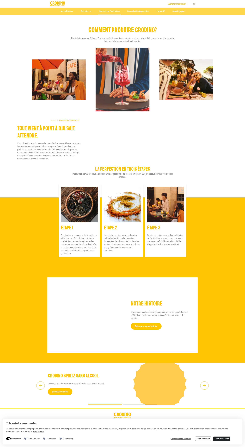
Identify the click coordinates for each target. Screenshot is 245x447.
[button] (52, 385)
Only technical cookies (181, 439)
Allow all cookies (221, 438)
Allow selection (203, 438)
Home (53, 120)
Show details (38, 432)
